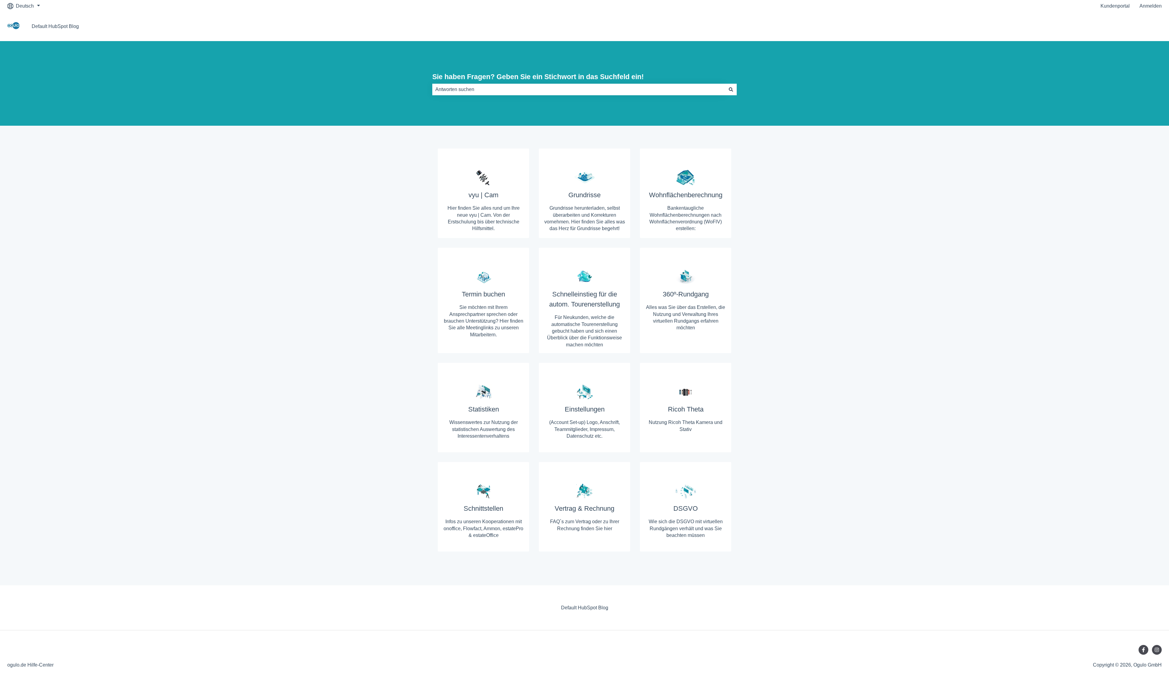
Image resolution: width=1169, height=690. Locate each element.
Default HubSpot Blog (55, 26)
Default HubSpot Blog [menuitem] (584, 607)
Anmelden (1150, 6)
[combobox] (578, 89)
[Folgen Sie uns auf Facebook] (1143, 650)
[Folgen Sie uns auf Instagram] (1157, 650)
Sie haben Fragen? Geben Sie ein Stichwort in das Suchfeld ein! (538, 77)
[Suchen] (731, 89)
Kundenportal (1115, 6)
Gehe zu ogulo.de (1136, 26)
